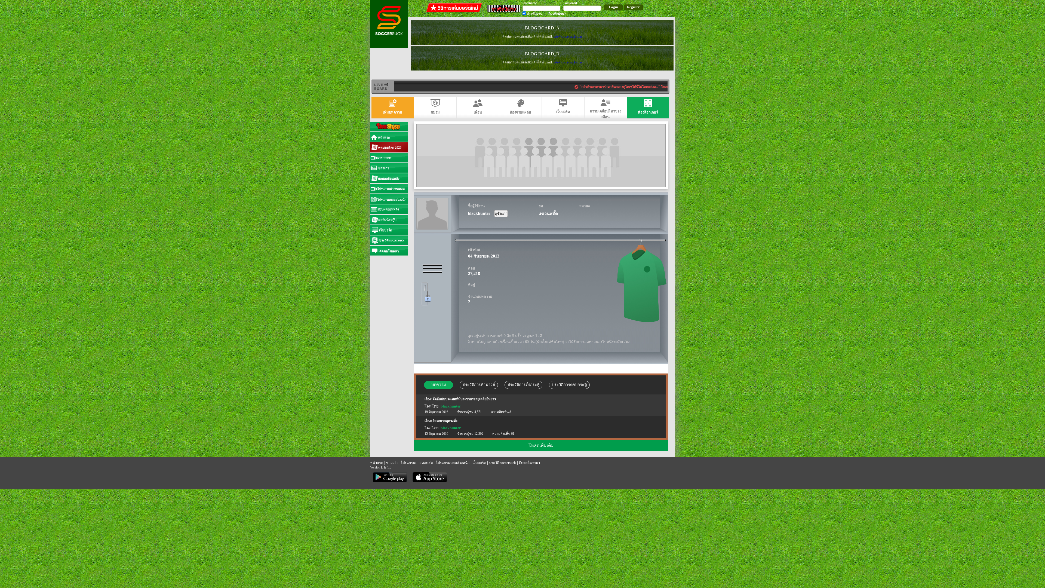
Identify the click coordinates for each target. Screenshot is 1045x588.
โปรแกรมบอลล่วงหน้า (452, 463)
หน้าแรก (376, 463)
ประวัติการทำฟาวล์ (479, 384)
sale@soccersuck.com (568, 36)
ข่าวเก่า (392, 463)
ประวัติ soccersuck (502, 463)
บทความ (438, 384)
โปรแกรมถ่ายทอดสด (417, 463)
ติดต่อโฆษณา (529, 463)
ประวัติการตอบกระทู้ (569, 384)
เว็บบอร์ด (479, 463)
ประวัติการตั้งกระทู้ (523, 384)
